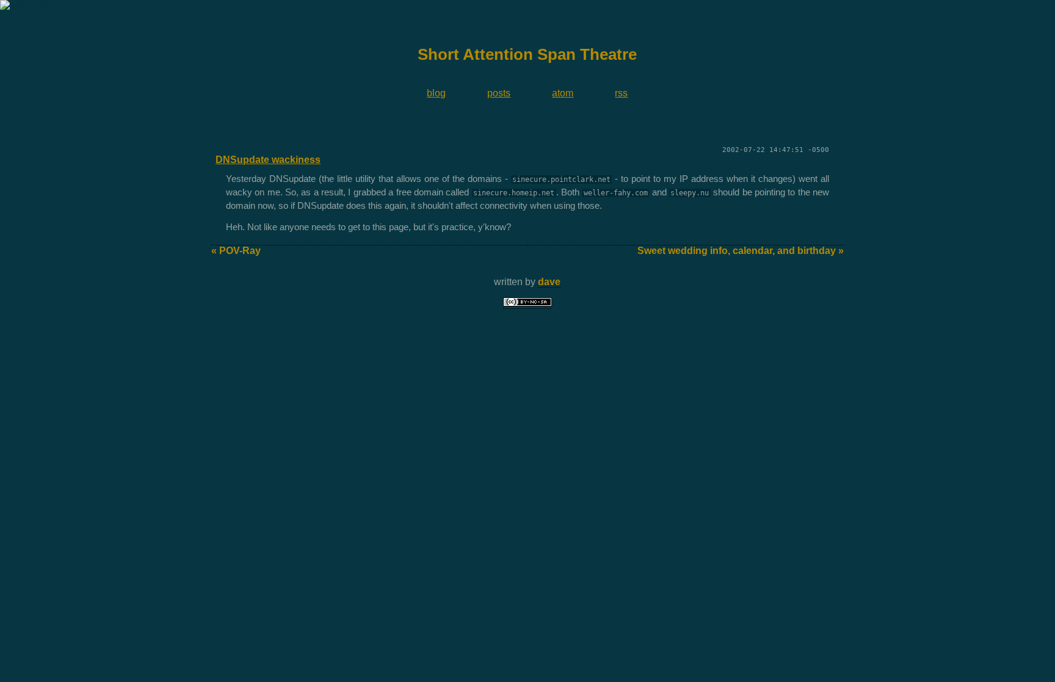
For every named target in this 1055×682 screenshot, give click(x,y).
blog (436, 93)
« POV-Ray (236, 250)
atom (562, 93)
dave (549, 282)
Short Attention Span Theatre (527, 54)
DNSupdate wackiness (268, 159)
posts (498, 93)
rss (621, 93)
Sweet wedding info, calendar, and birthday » (740, 250)
